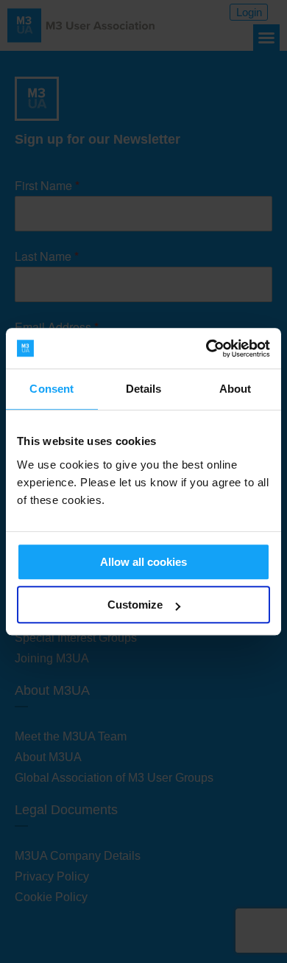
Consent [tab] (51, 388)
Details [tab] (144, 388)
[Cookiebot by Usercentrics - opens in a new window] (206, 348)
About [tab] (235, 388)
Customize (135, 604)
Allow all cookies (143, 562)
